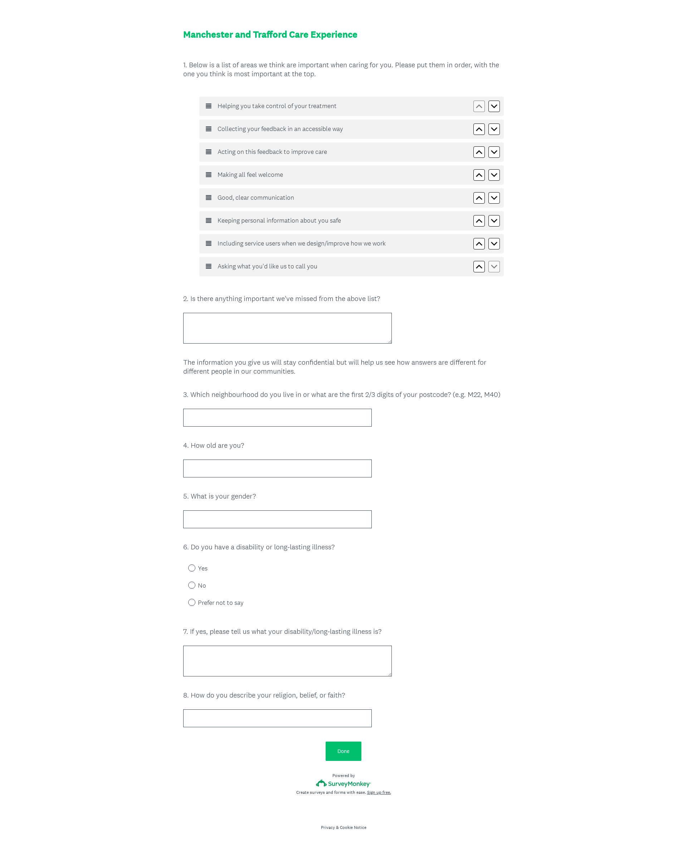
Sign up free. (379, 792)
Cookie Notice (353, 827)
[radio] (186, 567)
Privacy (328, 827)
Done (343, 751)
